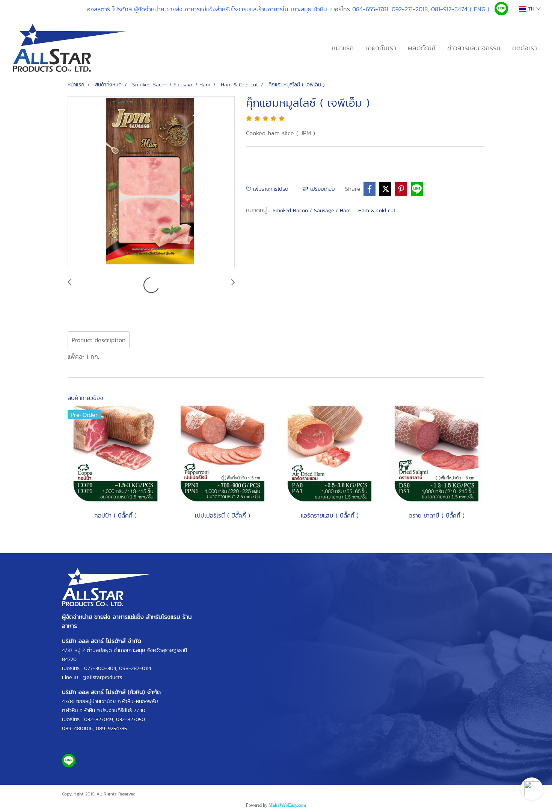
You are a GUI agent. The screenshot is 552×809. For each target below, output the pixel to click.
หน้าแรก (343, 48)
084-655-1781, (370, 9)
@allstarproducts (102, 677)
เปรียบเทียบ (321, 189)
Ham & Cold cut (376, 210)
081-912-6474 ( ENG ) (460, 9)
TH (531, 9)
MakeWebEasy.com (287, 805)
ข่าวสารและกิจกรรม (474, 48)
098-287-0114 (135, 668)
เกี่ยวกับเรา (380, 48)
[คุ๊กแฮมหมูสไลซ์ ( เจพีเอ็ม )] (151, 183)
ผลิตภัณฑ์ (422, 48)
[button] (531, 788)
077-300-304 (100, 668)
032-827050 (130, 719)
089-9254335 (111, 728)
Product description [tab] (98, 339)
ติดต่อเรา (524, 48)
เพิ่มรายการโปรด (269, 189)
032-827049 (98, 719)
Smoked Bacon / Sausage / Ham (313, 210)
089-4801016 (77, 728)
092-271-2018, (410, 9)
